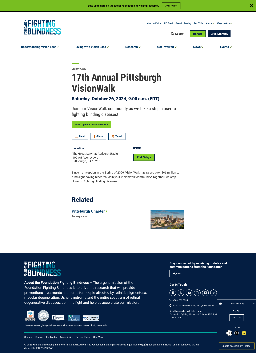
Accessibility (66, 337)
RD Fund (168, 23)
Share (100, 137)
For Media (51, 337)
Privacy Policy (83, 337)
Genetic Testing (183, 23)
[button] (177, 33)
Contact (28, 337)
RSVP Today (143, 157)
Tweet (118, 136)
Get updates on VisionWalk (91, 124)
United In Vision (153, 23)
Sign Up (177, 273)
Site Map (98, 337)
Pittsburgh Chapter (88, 211)
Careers (39, 337)
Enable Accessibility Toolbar (236, 346)
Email (82, 136)
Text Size (236, 311)
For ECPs (198, 23)
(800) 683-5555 (180, 300)
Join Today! (171, 5)
